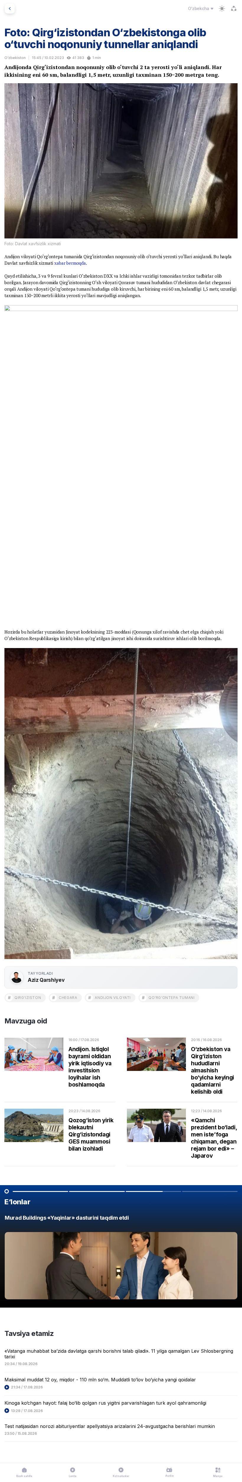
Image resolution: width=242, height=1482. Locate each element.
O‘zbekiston (15, 57)
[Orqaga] (10, 9)
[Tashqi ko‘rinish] (221, 8)
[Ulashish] (233, 8)
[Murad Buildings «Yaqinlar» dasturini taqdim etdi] (121, 1259)
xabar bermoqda (70, 263)
